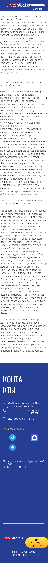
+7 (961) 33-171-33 (35, 412)
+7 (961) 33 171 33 (36, 5)
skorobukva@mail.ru (21, 418)
